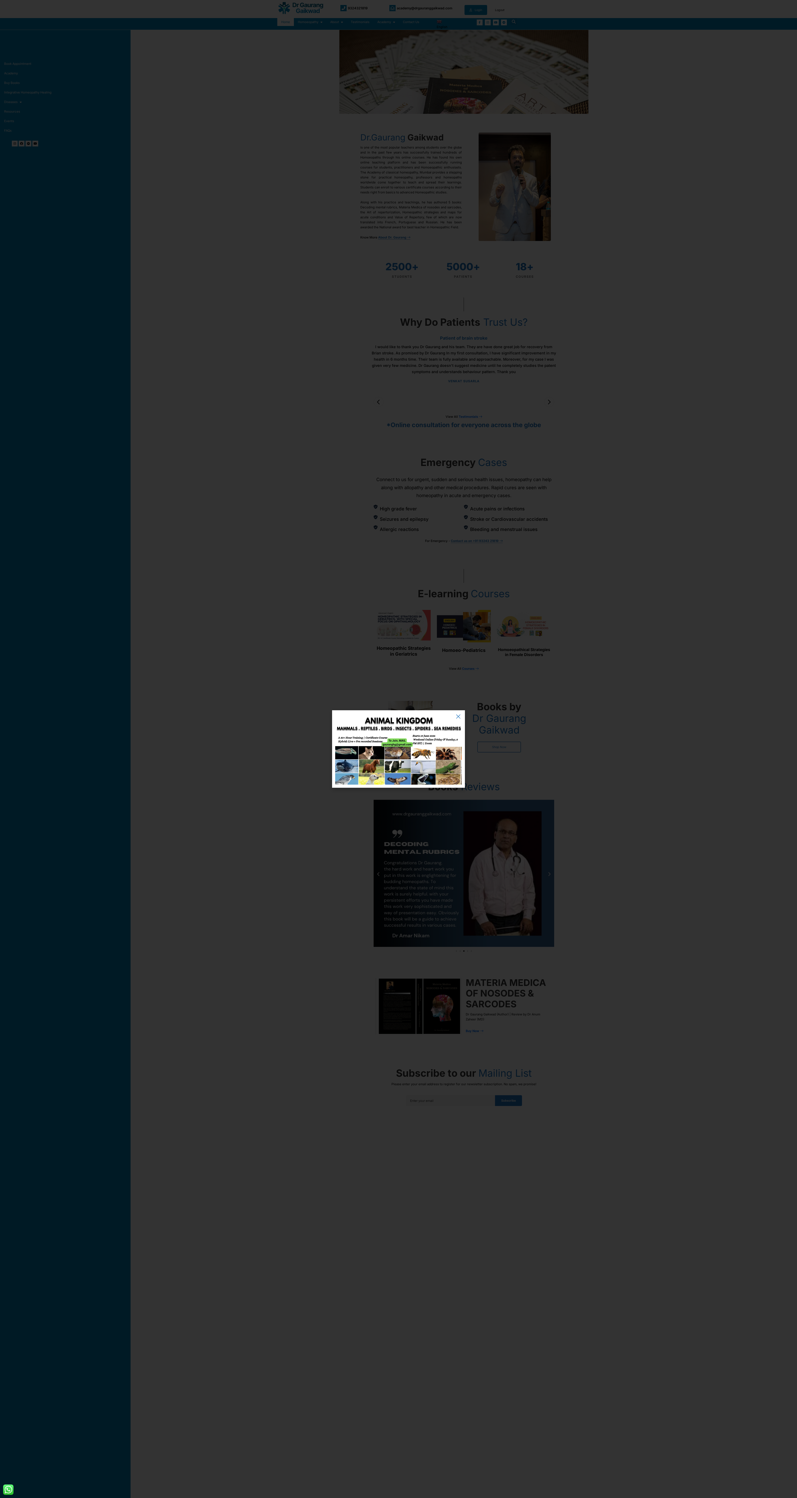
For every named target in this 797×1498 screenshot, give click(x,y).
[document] (398, 749)
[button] (458, 716)
